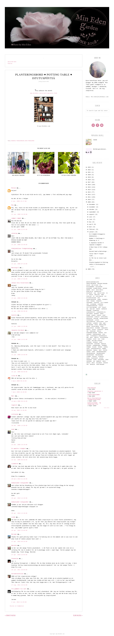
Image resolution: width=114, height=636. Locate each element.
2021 (89, 172)
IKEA (87, 308)
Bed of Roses (95, 285)
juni (90, 219)
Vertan (94, 359)
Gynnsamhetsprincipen (91, 305)
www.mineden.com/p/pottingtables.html (43, 93)
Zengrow (105, 362)
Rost (99, 339)
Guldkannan (93, 304)
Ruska (103, 339)
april (91, 224)
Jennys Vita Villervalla (20, 283)
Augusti (88, 285)
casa (95, 293)
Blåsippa (88, 289)
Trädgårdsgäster (100, 353)
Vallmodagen (94, 358)
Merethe (14, 545)
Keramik (88, 315)
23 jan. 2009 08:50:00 (19, 372)
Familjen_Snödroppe (91, 299)
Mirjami (14, 534)
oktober (91, 209)
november (92, 207)
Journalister (96, 310)
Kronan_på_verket (104, 318)
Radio (91, 337)
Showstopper (89, 343)
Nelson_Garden (95, 326)
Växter (104, 361)
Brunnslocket (97, 291)
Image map (92, 308)
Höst (99, 307)
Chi (107, 293)
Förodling (96, 302)
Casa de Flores (101, 293)
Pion (105, 332)
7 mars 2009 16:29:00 (18, 392)
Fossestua (14, 558)
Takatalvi (95, 350)
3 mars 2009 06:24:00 (18, 381)
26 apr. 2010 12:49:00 (19, 513)
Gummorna (100, 304)
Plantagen (88, 334)
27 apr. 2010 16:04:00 (19, 554)
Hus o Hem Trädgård (91, 307)
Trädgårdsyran (99, 354)
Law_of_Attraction (90, 321)
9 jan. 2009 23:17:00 (18, 201)
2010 (89, 199)
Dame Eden (97, 294)
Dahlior (91, 294)
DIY (93, 296)
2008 (89, 269)
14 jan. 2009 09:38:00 (19, 311)
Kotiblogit (97, 316)
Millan (13, 188)
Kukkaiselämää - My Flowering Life (94, 403)
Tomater (88, 351)
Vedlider (101, 358)
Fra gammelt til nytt (18, 589)
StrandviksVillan (17, 574)
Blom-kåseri (89, 288)
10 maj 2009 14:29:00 (18, 410)
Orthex (106, 329)
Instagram (88, 310)
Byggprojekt (89, 293)
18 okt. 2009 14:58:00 (19, 425)
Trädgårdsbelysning (101, 351)
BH (100, 285)
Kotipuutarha (104, 316)
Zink (87, 364)
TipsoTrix (105, 350)
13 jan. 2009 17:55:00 (19, 279)
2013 (89, 192)
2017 (89, 182)
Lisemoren (14, 463)
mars (90, 227)
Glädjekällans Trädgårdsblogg (21, 248)
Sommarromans (96, 345)
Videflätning (101, 359)
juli (90, 217)
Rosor (94, 339)
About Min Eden (12, 61)
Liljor (106, 321)
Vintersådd (89, 361)
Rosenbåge (89, 339)
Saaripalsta (92, 388)
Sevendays (95, 342)
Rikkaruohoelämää (94, 394)
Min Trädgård (29, 140)
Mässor (88, 326)
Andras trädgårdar (17, 140)
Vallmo (88, 358)
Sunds (87, 348)
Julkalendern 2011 (90, 312)
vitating (14, 233)
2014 (89, 189)
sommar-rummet (16, 218)
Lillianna (14, 414)
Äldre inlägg (77, 615)
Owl (87, 331)
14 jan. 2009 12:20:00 (19, 326)
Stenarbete (104, 345)
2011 (89, 197)
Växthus (88, 362)
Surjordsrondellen (96, 348)
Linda (13, 517)
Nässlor (88, 329)
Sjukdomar (97, 343)
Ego (105, 296)
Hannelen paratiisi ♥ (95, 391)
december (92, 204)
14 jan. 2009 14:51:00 (19, 339)
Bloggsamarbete (90, 286)
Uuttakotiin (101, 356)
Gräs (87, 304)
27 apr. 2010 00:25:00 (19, 541)
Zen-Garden (99, 362)
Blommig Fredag (97, 288)
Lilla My (14, 375)
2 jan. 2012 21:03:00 (18, 602)
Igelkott (104, 307)
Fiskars (99, 299)
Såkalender (89, 350)
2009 (89, 202)
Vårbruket (98, 361)
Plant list (10, 63)
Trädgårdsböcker (90, 353)
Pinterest (100, 332)
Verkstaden (89, 359)
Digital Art (89, 296)
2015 (89, 187)
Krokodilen (89, 318)
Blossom (105, 288)
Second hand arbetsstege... (99, 251)
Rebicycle (96, 337)
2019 (89, 177)
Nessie (101, 326)
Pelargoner (93, 331)
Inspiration (104, 308)
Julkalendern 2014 (101, 312)
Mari (12, 396)
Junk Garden (89, 313)
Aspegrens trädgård (102, 283)
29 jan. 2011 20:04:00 (19, 570)
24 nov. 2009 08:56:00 (19, 460)
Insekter (98, 308)
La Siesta (97, 320)
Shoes (100, 342)
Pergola (99, 331)
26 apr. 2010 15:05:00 (19, 530)
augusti (91, 214)
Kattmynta (96, 313)
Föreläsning (89, 302)
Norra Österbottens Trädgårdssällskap (94, 399)
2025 (89, 167)
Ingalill (14, 405)
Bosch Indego (99, 289)
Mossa (96, 324)
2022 (89, 170)
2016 (89, 184)
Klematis (93, 315)
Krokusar (96, 318)
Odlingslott (100, 329)
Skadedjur (103, 343)
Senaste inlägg (11, 615)
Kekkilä (101, 313)
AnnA (12, 429)
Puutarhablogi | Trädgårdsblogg (98, 335)
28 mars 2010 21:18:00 (19, 479)
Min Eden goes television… (100, 149)
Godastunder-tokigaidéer (20, 483)
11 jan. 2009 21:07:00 (19, 229)
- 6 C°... (92, 266)
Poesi (103, 334)
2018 (89, 179)
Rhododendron (104, 337)
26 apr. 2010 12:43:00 (19, 498)
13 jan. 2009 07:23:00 (19, 264)
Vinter (106, 359)
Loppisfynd (89, 323)
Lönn (100, 323)
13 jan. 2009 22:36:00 (19, 298)
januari (91, 232)
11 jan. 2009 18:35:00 (19, 214)
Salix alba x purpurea (97, 340)
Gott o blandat (104, 302)
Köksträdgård (89, 320)
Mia (12, 205)
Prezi (87, 335)
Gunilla (14, 315)
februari (92, 229)
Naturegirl (15, 267)
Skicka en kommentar (17, 606)
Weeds (93, 362)
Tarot (100, 350)
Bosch (93, 289)
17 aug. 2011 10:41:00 (19, 585)
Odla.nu (94, 329)
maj (90, 222)
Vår (94, 361)
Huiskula (101, 305)
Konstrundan (89, 316)
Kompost (99, 315)
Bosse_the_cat (89, 291)
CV (87, 294)
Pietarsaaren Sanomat (91, 332)
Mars (104, 323)
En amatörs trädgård (18, 448)
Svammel (104, 348)
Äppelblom (92, 364)
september (92, 212)
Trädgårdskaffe (90, 354)
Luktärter (95, 323)
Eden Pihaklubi (99, 296)
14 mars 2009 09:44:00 (19, 401)
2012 (89, 194)
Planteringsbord (97, 334)
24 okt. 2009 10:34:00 (19, 444)
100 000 (95, 140)
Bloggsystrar (99, 286)
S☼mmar (88, 340)
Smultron (88, 345)
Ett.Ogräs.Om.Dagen (91, 297)
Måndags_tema (102, 324)
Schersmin (88, 342)
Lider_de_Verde (100, 321)
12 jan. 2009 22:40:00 (19, 244)
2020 (89, 174)
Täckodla (94, 356)
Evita (99, 297)
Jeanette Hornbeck (17, 330)
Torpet (93, 351)
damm (102, 294)
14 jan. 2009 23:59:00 (19, 354)
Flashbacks (104, 299)
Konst (104, 315)
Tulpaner (88, 356)
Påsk (87, 337)
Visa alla (106, 407)
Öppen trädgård (100, 364)
